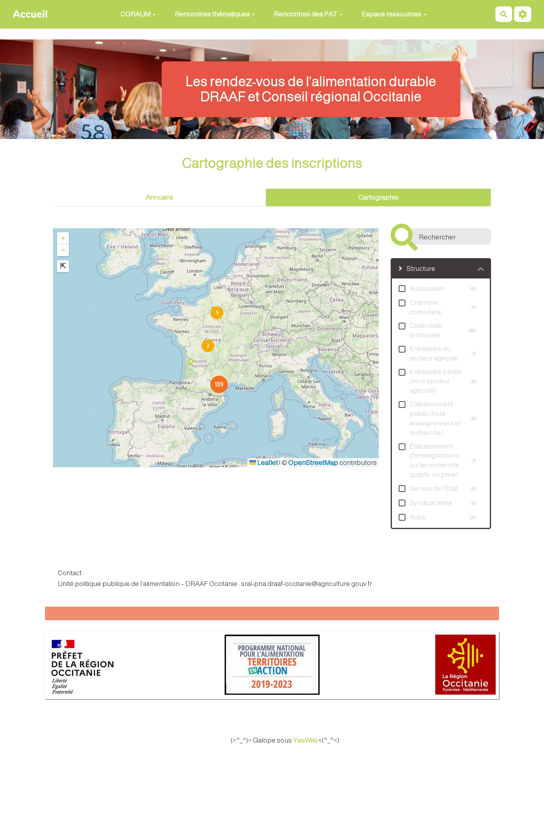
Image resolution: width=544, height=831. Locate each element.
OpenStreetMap (313, 462)
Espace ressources (391, 14)
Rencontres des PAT (305, 14)
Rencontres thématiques (212, 14)
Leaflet (267, 462)
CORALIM (136, 14)
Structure (421, 268)
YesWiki (305, 740)
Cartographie (378, 197)
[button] (207, 345)
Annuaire (159, 197)
